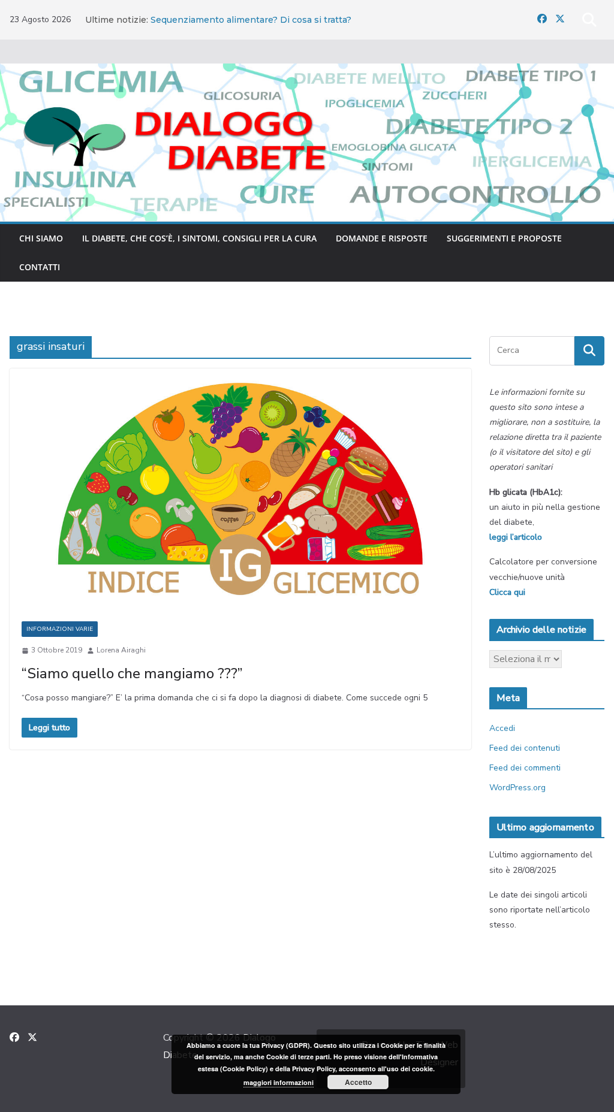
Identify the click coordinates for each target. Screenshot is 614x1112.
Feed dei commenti (525, 767)
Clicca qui (507, 592)
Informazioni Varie (59, 629)
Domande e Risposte (382, 238)
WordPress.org (517, 787)
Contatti (39, 267)
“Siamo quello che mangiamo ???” (132, 673)
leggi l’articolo (515, 537)
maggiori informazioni (278, 1082)
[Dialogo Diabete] (307, 71)
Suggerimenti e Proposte (504, 238)
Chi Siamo (41, 238)
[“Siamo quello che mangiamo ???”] (240, 489)
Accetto (358, 1082)
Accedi (502, 728)
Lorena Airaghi (121, 650)
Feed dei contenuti (524, 748)
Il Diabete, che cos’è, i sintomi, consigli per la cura (199, 238)
